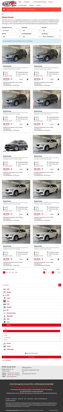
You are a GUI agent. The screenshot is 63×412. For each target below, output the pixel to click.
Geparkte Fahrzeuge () (32, 353)
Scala (5, 339)
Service (50, 2)
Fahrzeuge (27, 2)
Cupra (8, 298)
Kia (8, 310)
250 (16, 272)
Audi (8, 289)
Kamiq (5, 331)
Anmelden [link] (32, 357)
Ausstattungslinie (26, 33)
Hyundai (9, 307)
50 (9, 272)
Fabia (5, 328)
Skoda (8, 325)
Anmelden (8, 398)
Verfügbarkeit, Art (7, 27)
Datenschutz (30, 398)
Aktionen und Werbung (39, 2)
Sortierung (45, 33)
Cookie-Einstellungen (10, 400)
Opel (8, 319)
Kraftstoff (24, 27)
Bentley (9, 292)
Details (21, 79)
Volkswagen (10, 349)
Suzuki (9, 343)
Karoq (5, 333)
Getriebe (44, 27)
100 (13, 272)
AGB (25, 398)
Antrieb (4, 33)
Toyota (9, 346)
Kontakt (38, 5)
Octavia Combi (7, 337)
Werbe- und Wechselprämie (40, 398)
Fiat (8, 301)
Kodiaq (5, 335)
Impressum (20, 398)
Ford (8, 304)
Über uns (31, 5)
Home (19, 2)
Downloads (14, 398)
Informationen (22, 5)
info (3, 14)
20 (7, 272)
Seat (8, 322)
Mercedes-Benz (11, 313)
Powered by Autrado (53, 410)
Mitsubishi (10, 316)
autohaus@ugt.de (11, 376)
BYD (8, 295)
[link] (27, 79)
